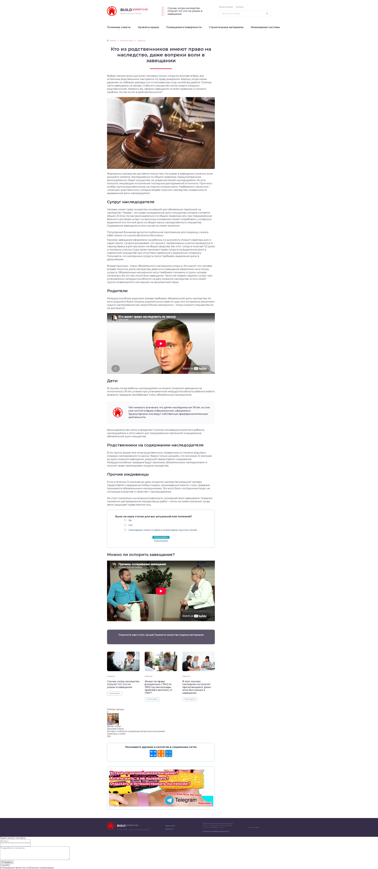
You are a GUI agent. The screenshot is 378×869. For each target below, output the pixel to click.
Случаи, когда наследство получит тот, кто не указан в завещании (185, 11)
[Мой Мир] (168, 753)
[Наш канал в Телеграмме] (161, 805)
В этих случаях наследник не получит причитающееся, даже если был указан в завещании (196, 687)
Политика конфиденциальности (216, 831)
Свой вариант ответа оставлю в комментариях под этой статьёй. (163, 530)
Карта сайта (170, 826)
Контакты (240, 7)
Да (130, 520)
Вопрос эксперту (226, 7)
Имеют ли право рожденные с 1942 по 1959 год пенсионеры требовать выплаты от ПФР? (158, 687)
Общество (111, 676)
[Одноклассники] (160, 753)
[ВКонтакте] (153, 753)
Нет (131, 525)
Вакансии (169, 829)
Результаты (161, 540)
